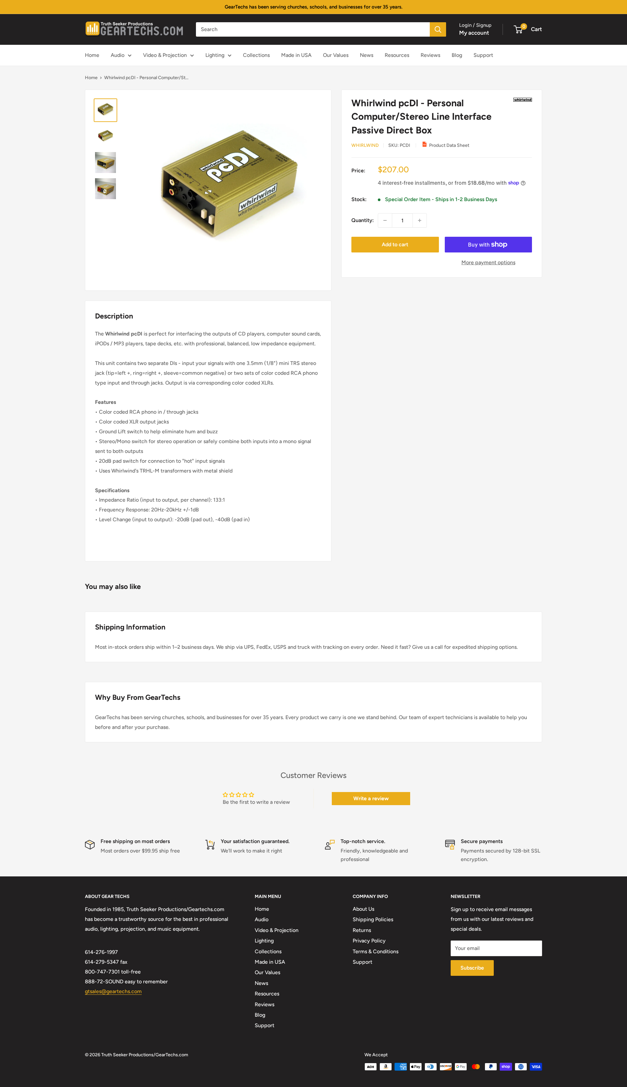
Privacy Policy (369, 941)
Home (92, 55)
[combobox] (313, 29)
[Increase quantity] (419, 220)
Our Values (335, 55)
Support (483, 55)
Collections (256, 55)
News (366, 55)
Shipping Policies (373, 919)
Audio (117, 55)
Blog (457, 55)
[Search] (438, 29)
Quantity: (362, 220)
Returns (362, 930)
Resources (397, 55)
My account (474, 32)
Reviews (430, 55)
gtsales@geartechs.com (113, 991)
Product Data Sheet (449, 145)
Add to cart (395, 244)
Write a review (371, 798)
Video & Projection (165, 55)
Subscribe (472, 968)
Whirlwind (365, 145)
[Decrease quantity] (385, 220)
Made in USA (296, 55)
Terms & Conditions (375, 951)
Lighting (214, 55)
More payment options (488, 262)
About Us (363, 909)
